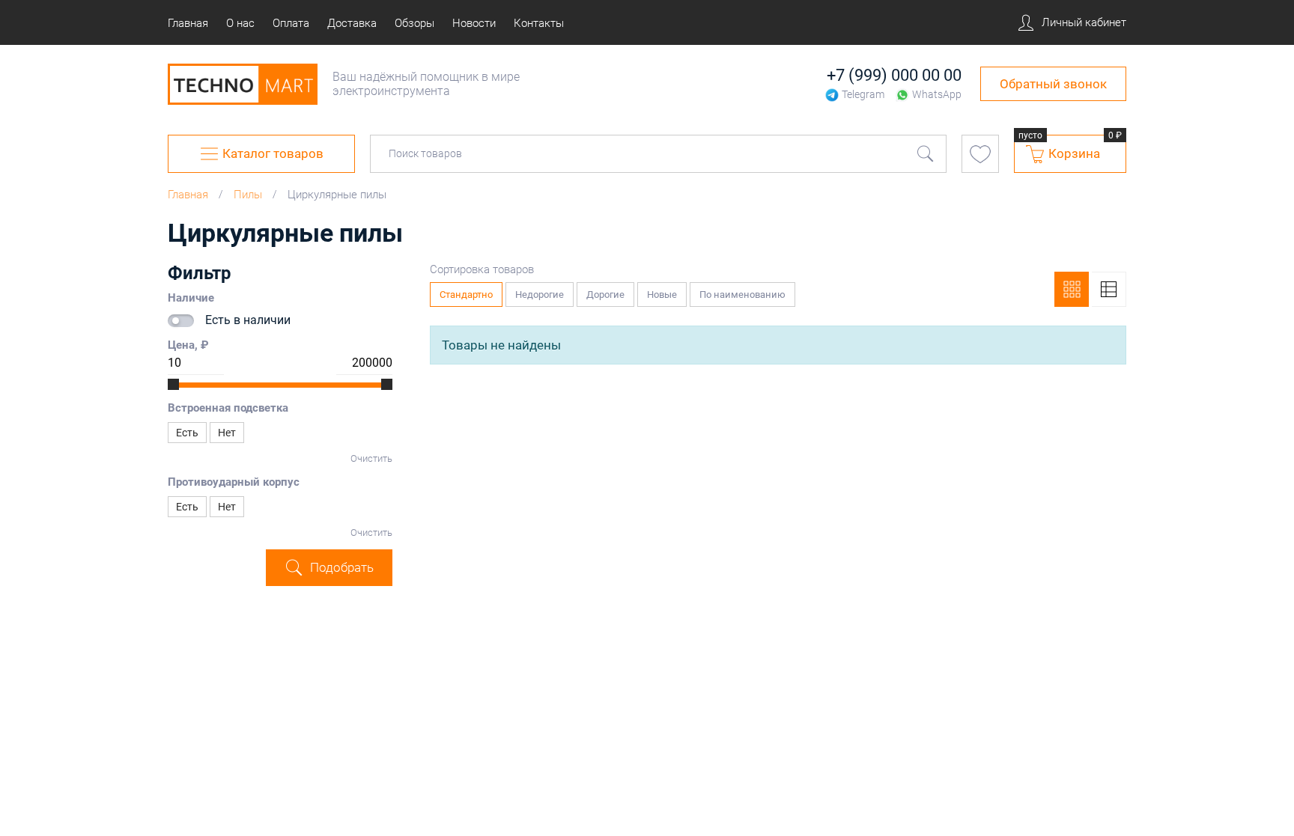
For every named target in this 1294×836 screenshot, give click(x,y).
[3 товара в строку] (1071, 289)
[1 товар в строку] (1109, 289)
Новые (667, 291)
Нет (227, 433)
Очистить (371, 458)
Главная (188, 194)
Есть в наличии (248, 320)
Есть (187, 433)
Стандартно (471, 291)
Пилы (248, 194)
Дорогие (610, 291)
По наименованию (747, 291)
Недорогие (544, 291)
